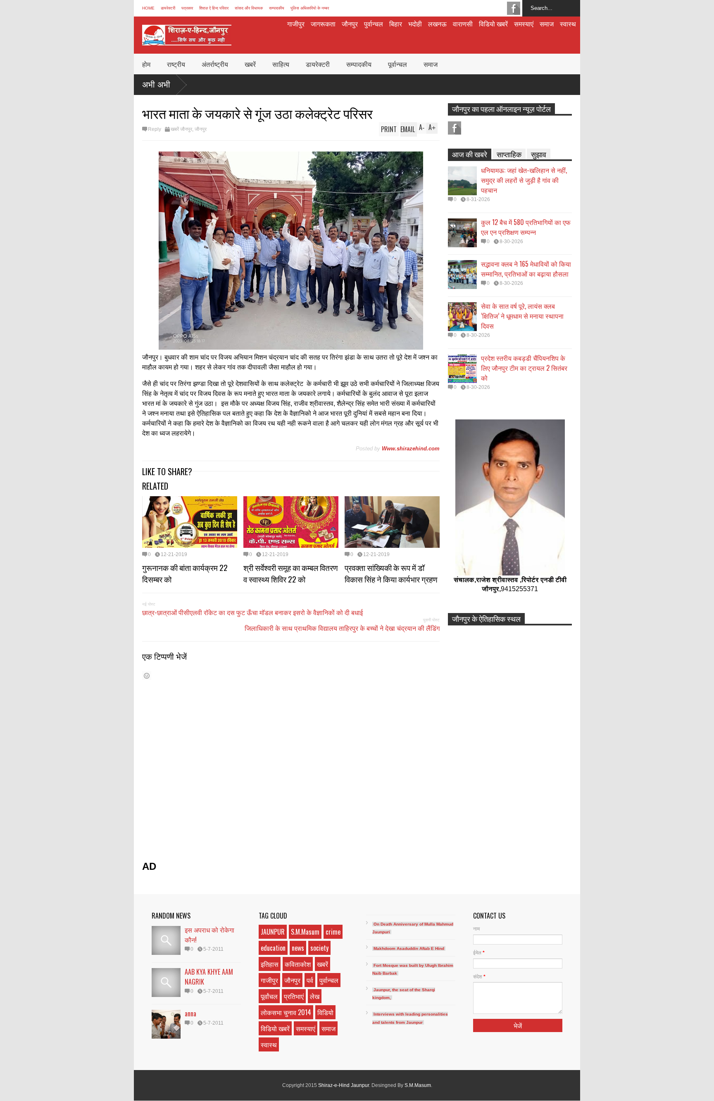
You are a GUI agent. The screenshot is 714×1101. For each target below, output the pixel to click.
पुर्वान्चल (373, 23)
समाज (547, 23)
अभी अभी (156, 84)
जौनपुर (350, 23)
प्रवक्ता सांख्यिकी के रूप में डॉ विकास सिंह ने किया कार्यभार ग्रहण (391, 573)
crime (333, 932)
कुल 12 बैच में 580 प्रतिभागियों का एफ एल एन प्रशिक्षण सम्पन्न (526, 227)
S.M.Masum (305, 932)
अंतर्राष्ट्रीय (215, 64)
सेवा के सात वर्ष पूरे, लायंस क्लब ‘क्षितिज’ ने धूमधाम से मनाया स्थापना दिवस (522, 316)
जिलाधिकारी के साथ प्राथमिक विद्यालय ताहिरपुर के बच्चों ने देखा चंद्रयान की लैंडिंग (342, 628)
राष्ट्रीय (176, 64)
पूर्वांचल (269, 996)
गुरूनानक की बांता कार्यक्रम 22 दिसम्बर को (185, 573)
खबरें (250, 64)
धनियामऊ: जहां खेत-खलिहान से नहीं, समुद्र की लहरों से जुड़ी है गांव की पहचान (524, 180)
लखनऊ (437, 23)
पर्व (310, 980)
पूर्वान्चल (397, 64)
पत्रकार (187, 8)
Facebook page (513, 8)
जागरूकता (323, 23)
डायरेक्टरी (168, 8)
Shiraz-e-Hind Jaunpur (343, 1085)
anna (190, 1013)
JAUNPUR (273, 932)
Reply (154, 129)
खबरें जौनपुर (181, 129)
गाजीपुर (296, 23)
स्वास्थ (568, 23)
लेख (314, 996)
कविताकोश (298, 964)
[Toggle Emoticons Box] (146, 675)
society (319, 948)
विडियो (325, 1012)
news (298, 948)
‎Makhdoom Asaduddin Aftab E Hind (409, 948)
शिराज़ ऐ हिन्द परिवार (213, 8)
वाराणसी (463, 23)
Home (148, 8)
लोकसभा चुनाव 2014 (286, 1012)
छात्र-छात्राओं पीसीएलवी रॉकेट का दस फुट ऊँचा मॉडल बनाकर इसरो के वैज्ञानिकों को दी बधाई (252, 612)
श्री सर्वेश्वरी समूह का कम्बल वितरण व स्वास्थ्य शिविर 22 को (290, 573)
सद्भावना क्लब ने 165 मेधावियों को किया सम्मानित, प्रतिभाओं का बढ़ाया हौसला (526, 269)
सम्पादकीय (276, 8)
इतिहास (269, 964)
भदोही (415, 23)
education (273, 948)
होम (146, 64)
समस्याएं (523, 23)
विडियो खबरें (493, 23)
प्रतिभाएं (294, 996)
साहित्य (280, 64)
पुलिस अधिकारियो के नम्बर (309, 8)
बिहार (395, 23)
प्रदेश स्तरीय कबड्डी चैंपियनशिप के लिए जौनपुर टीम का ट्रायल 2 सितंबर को (524, 368)
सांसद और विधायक (249, 8)
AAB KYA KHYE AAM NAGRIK (209, 977)
